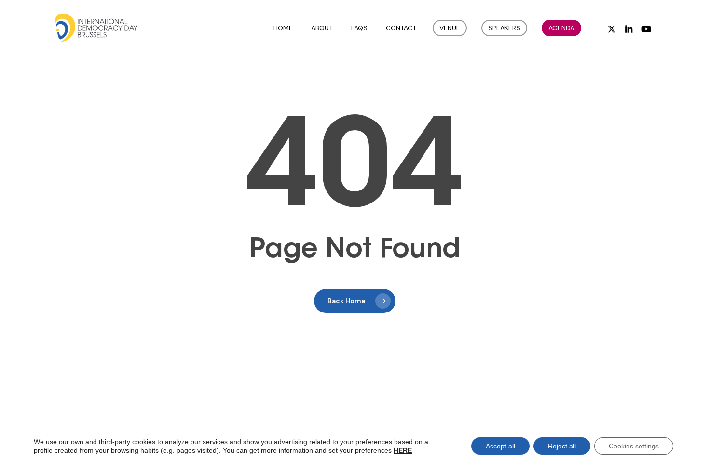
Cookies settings (634, 446)
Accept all (500, 446)
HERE (403, 450)
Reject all (562, 446)
